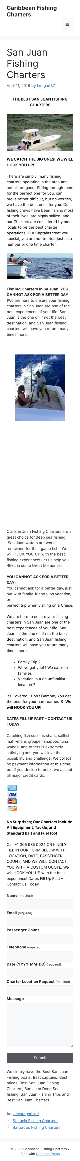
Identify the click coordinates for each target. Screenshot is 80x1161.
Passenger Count (23, 930)
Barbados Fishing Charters (36, 1127)
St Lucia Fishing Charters (35, 1121)
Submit (40, 1058)
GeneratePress (48, 1154)
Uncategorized (26, 1114)
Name (20, 895)
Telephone (24, 947)
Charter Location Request (38, 981)
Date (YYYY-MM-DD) (34, 964)
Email (19, 913)
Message (15, 998)
